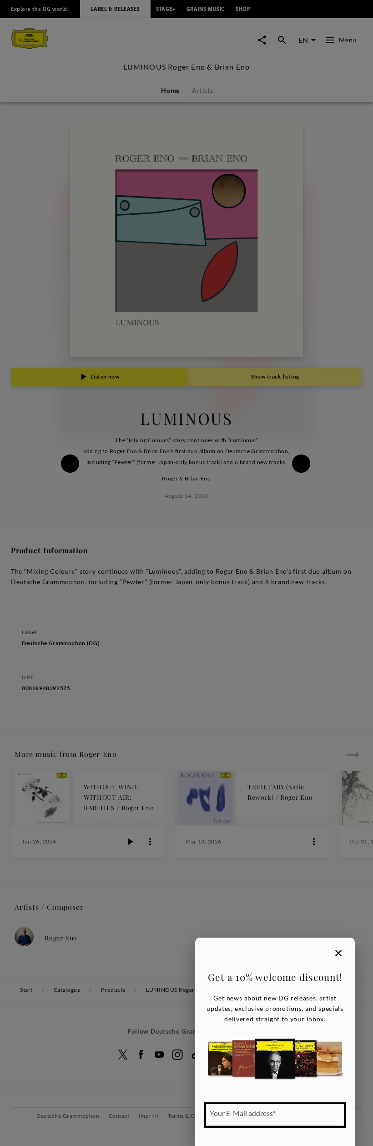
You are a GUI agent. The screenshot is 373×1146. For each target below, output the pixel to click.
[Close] (338, 953)
